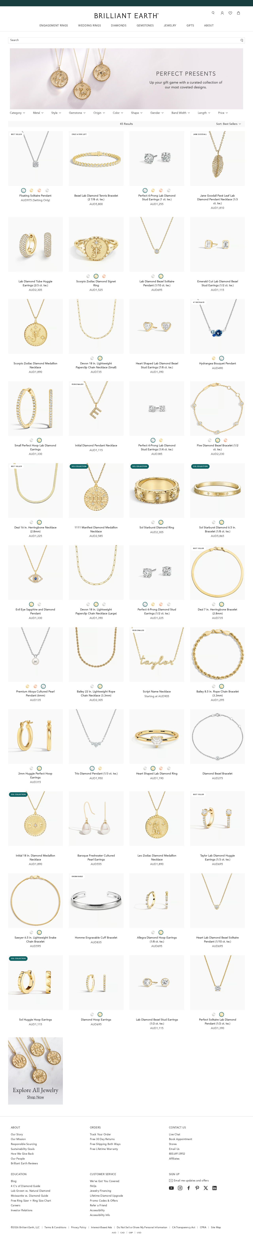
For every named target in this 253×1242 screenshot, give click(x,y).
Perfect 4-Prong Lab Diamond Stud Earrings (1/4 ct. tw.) (157, 447)
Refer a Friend (98, 1205)
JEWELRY (170, 25)
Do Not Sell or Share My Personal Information (142, 1227)
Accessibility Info (100, 1215)
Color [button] (116, 113)
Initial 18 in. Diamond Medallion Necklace (35, 858)
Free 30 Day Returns (102, 1139)
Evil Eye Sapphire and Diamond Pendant (35, 611)
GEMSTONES (145, 25)
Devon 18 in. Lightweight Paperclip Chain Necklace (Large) (96, 611)
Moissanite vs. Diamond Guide (29, 1196)
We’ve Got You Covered (104, 1181)
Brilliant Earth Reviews (24, 1163)
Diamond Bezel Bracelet (217, 774)
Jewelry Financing (100, 1191)
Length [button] (202, 113)
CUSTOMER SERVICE (103, 1174)
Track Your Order (100, 1134)
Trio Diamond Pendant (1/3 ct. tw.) (96, 774)
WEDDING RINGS (89, 25)
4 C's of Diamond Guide (25, 1186)
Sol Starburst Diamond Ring (157, 527)
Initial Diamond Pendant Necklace (96, 445)
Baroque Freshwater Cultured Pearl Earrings (96, 858)
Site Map (216, 1227)
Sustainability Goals (23, 1149)
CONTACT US (177, 1127)
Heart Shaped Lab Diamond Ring (156, 774)
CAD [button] (122, 1233)
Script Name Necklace (157, 692)
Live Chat (174, 1134)
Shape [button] (135, 113)
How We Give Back (22, 1154)
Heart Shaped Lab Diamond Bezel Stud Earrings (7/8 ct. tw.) (157, 365)
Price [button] (221, 113)
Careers (15, 1205)
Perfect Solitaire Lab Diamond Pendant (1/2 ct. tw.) (217, 1022)
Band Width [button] (179, 113)
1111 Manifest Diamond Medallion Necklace (96, 529)
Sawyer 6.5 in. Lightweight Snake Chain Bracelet (35, 940)
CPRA (203, 1227)
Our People (18, 1159)
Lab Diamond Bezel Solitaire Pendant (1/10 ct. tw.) (157, 283)
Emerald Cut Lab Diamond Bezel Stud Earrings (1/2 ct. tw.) (217, 283)
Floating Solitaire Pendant (35, 196)
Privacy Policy (78, 1227)
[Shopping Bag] (238, 13)
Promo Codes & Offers (104, 1201)
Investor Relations (22, 1210)
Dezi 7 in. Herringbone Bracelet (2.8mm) (217, 611)
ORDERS (95, 1127)
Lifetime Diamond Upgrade (106, 1196)
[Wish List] (230, 13)
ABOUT (208, 25)
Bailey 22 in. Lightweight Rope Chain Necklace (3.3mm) (96, 694)
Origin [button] (97, 113)
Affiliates (174, 1159)
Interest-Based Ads (101, 1227)
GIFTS (190, 25)
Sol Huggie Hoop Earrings (35, 1020)
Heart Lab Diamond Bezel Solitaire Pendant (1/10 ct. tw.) (217, 940)
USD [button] (139, 1233)
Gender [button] (155, 113)
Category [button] (16, 113)
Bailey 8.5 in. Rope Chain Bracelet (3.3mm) (217, 694)
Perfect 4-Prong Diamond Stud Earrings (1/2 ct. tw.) (157, 611)
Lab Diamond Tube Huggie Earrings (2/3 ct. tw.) (35, 283)
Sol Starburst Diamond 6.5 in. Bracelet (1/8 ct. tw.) (217, 529)
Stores (173, 1144)
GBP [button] (131, 1233)
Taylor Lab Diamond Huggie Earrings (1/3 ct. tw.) (217, 858)
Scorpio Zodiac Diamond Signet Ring (96, 283)
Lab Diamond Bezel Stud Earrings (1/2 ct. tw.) (157, 1022)
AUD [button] (114, 1233)
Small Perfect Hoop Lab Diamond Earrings (35, 447)
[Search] (213, 13)
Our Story (17, 1134)
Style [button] (54, 113)
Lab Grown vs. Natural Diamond (30, 1191)
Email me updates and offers (191, 1180)
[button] (222, 124)
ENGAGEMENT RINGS (54, 25)
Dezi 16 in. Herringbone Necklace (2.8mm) (35, 529)
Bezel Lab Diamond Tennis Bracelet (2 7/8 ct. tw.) (96, 198)
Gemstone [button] (75, 113)
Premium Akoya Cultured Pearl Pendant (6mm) (35, 694)
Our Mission (18, 1139)
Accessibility (97, 1210)
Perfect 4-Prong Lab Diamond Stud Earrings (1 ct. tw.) (157, 198)
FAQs (93, 1186)
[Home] (126, 15)
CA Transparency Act (183, 1227)
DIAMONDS (118, 25)
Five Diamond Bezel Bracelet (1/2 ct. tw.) (217, 447)
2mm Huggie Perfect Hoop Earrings (35, 776)
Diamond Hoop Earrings (96, 1020)
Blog (13, 1181)
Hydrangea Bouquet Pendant (217, 363)
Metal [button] (36, 113)
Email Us (174, 1149)
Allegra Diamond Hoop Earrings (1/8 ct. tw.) (157, 940)
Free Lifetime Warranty (104, 1149)
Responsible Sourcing (24, 1144)
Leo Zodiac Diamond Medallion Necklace (157, 858)
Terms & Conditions (55, 1227)
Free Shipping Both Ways (105, 1144)
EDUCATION (19, 1174)
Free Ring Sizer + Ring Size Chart (31, 1201)
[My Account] (222, 13)
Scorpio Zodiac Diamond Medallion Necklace (35, 365)
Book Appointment (180, 1139)
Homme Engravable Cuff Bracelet (96, 938)
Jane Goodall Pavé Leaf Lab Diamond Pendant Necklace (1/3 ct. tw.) (217, 200)
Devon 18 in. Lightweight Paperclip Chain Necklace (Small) (96, 365)
